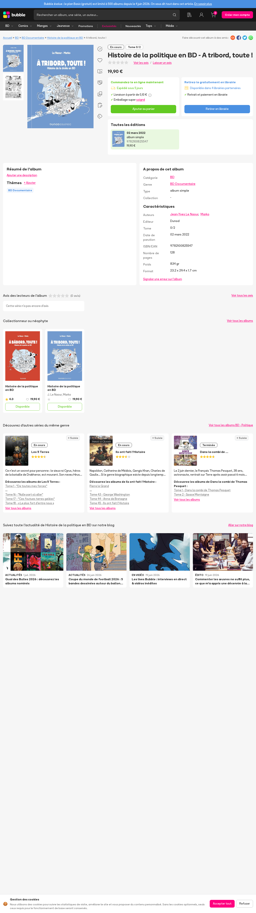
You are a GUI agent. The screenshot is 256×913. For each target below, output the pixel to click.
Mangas (42, 26)
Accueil (7, 37)
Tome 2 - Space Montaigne (191, 494)
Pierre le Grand (99, 486)
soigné (140, 99)
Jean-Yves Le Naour (184, 214)
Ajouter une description (22, 175)
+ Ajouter (30, 182)
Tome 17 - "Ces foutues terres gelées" (30, 499)
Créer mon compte (237, 14)
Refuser (244, 903)
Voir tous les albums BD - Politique (231, 425)
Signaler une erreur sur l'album (162, 279)
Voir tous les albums (240, 320)
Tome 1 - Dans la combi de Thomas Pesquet (202, 490)
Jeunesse (63, 26)
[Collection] (189, 15)
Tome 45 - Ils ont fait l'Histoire (109, 503)
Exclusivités (109, 26)
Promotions (86, 26)
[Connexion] (201, 15)
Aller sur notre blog (240, 525)
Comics (23, 26)
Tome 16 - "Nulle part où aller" (24, 494)
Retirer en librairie (217, 109)
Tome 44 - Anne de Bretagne (108, 499)
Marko (205, 214)
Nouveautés (133, 26)
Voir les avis (141, 62)
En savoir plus (203, 4)
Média (170, 26)
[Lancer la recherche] (174, 15)
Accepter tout (222, 903)
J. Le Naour (54, 394)
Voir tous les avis (242, 295)
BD (7, 26)
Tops (149, 26)
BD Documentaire (33, 37)
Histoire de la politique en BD (65, 37)
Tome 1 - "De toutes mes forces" (26, 486)
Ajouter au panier (143, 109)
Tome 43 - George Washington (110, 494)
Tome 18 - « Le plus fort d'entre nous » (29, 503)
